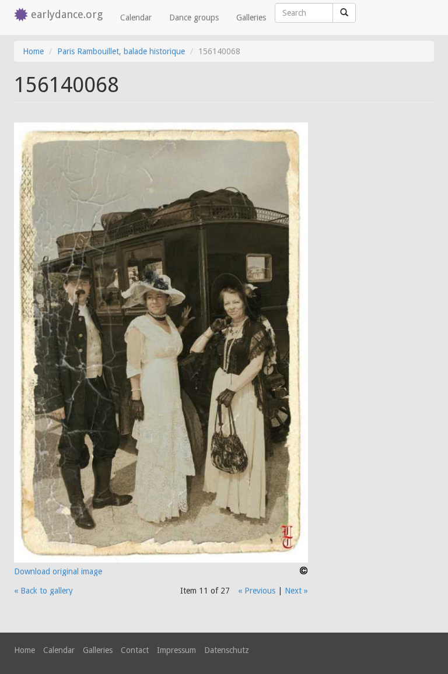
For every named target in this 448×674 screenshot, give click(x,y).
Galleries (251, 17)
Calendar (136, 17)
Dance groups (194, 17)
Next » (296, 590)
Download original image (58, 571)
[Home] (22, 15)
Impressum (176, 650)
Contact (135, 650)
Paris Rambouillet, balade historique (121, 51)
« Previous (256, 590)
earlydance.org (67, 14)
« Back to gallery (43, 590)
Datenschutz (226, 650)
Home (33, 51)
